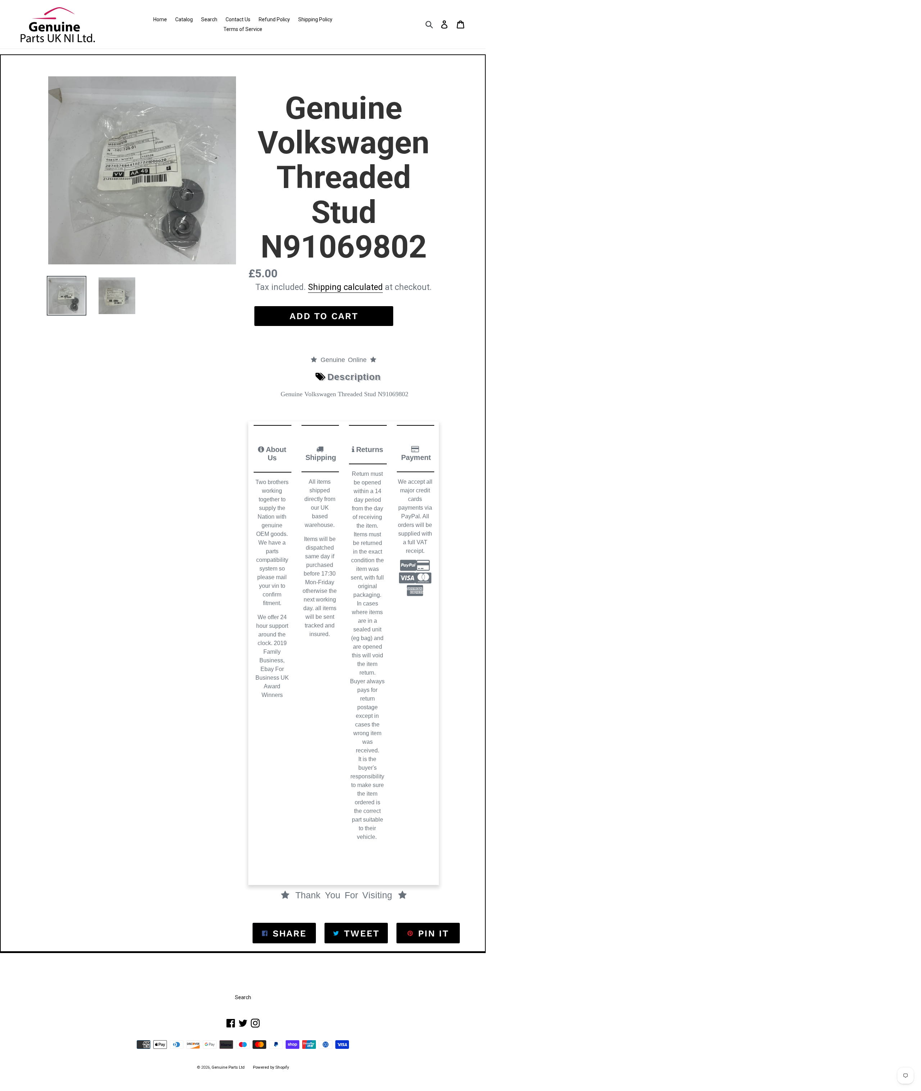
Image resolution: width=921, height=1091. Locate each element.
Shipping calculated (345, 287)
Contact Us (238, 19)
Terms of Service (242, 29)
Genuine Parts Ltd (229, 1067)
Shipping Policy (315, 19)
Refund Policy (274, 19)
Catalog (184, 19)
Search (209, 19)
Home (160, 19)
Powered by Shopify (271, 1067)
